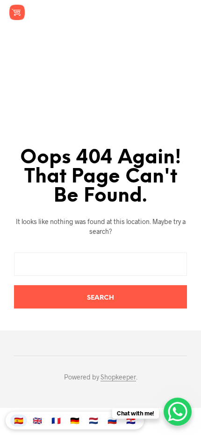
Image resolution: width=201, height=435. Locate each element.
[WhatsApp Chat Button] (178, 412)
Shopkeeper (118, 377)
